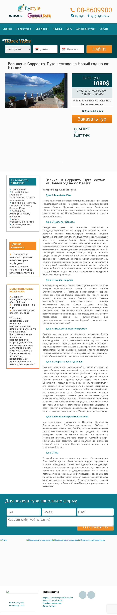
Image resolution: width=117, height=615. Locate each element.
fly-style (79, 16)
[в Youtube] (91, 595)
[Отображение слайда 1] (60, 162)
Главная (7, 28)
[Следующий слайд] (63, 120)
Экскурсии (42, 28)
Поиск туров (23, 28)
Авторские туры (85, 28)
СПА (69, 28)
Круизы (57, 28)
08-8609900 (94, 10)
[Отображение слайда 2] (62, 162)
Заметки (7, 39)
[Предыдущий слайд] (9, 120)
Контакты (22, 39)
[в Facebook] (82, 595)
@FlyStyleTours (100, 16)
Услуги (104, 28)
